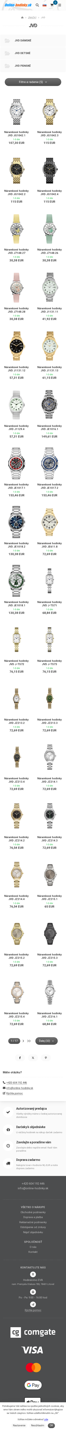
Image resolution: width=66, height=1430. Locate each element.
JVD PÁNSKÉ (23, 65)
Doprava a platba (33, 1217)
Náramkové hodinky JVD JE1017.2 (49, 486)
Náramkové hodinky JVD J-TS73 (49, 662)
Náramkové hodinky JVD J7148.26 (49, 251)
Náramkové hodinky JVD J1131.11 (49, 310)
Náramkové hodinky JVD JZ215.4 (16, 1015)
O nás (33, 1247)
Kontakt (33, 1252)
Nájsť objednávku (33, 1232)
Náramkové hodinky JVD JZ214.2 (16, 839)
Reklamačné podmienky (33, 1222)
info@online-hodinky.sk (19, 1088)
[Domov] (18, 5)
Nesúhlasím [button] (37, 1425)
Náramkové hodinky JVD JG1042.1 (16, 134)
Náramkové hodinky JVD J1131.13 (49, 369)
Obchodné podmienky (33, 1212)
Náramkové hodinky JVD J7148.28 (16, 310)
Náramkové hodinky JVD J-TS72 (16, 662)
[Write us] (33, 1304)
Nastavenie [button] (19, 1425)
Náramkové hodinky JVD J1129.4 (16, 427)
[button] (20, 1057)
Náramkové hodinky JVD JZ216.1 (49, 1015)
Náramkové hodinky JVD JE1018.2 (16, 545)
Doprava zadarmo (28, 1160)
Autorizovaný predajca (31, 1108)
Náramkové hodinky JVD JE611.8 (49, 545)
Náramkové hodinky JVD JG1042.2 (16, 192)
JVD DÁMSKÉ (23, 40)
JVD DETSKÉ (22, 53)
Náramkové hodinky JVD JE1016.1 (49, 427)
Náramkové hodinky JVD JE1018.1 (16, 604)
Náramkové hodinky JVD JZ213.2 (16, 721)
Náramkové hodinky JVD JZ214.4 (16, 897)
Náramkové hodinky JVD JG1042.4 (49, 192)
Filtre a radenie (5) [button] (31, 82)
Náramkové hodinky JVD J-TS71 (49, 604)
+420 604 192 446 (16, 1082)
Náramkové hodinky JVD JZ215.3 (49, 956)
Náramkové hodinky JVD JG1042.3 (49, 134)
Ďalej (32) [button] (44, 1040)
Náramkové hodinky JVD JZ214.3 (49, 839)
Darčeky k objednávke (30, 1127)
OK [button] (51, 1425)
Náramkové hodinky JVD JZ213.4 (16, 780)
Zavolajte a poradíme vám (33, 1142)
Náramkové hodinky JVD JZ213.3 (49, 721)
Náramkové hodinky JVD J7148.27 (16, 251)
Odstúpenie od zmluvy (33, 1227)
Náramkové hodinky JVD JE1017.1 (16, 486)
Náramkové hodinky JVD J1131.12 (16, 369)
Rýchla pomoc (14, 1093)
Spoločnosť (33, 1242)
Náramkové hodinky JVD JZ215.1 (49, 897)
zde (46, 1419)
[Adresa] (33, 1274)
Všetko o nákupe (33, 1207)
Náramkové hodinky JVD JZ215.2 (16, 956)
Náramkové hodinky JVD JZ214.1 (49, 780)
